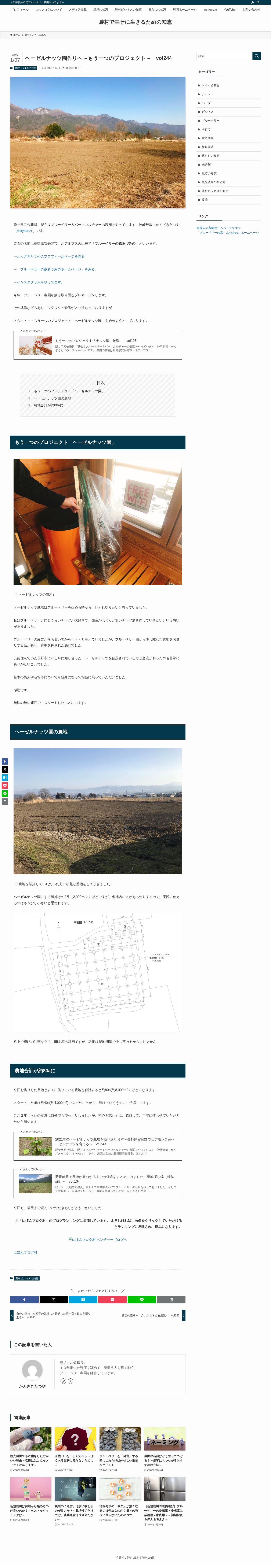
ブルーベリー (211, 120)
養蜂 (205, 199)
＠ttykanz (24, 231)
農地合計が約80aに (48, 405)
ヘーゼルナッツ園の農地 (52, 398)
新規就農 (208, 147)
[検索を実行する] (256, 56)
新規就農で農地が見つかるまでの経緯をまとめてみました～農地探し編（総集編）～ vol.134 (114, 1179)
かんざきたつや (32, 1386)
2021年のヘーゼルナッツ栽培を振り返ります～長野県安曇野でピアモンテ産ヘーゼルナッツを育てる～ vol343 (115, 1142)
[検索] (258, 2)
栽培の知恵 (209, 173)
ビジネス (208, 111)
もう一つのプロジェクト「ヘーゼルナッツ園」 (69, 391)
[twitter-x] (70, 1381)
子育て (206, 129)
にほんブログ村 (25, 1252)
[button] (24, 1299)
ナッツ (206, 94)
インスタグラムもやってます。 (40, 282)
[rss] (252, 2)
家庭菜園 (208, 138)
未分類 (206, 164)
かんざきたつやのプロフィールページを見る (51, 256)
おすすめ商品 (211, 85)
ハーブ (206, 103)
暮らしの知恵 (211, 155)
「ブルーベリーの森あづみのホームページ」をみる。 (57, 269)
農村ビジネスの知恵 (25, 68)
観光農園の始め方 (213, 182)
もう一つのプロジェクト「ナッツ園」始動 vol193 (96, 341)
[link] (63, 1381)
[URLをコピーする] (171, 1299)
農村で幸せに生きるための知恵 (135, 22)
